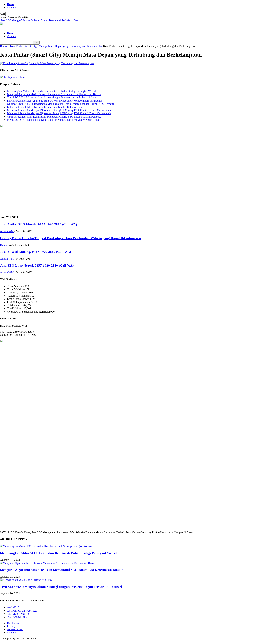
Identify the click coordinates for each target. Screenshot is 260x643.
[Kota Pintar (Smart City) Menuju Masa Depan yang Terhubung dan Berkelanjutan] (47, 63)
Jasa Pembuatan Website (22, 610)
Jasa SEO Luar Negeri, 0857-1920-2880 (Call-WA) (37, 265)
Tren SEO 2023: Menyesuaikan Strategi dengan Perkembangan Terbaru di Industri (53, 97)
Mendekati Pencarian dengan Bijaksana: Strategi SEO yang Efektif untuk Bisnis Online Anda (59, 110)
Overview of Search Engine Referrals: (28, 311)
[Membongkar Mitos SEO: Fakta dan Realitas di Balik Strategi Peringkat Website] (46, 546)
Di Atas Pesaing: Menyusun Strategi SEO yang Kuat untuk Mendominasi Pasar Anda (54, 100)
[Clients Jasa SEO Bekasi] (13, 77)
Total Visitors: (15, 308)
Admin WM (7, 231)
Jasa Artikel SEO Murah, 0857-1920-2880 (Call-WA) (38, 224)
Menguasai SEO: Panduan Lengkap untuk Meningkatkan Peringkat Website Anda (53, 119)
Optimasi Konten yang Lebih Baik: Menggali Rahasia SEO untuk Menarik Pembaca (54, 116)
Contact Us (13, 632)
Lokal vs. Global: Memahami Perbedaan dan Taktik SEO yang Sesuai (46, 106)
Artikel (13, 607)
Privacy (11, 626)
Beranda (4, 46)
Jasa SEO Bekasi (18, 613)
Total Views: (14, 305)
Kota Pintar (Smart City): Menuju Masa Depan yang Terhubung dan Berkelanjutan (56, 46)
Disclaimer (13, 622)
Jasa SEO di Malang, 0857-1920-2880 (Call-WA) (35, 252)
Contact (11, 7)
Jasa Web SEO (17, 616)
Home (10, 4)
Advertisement (15, 629)
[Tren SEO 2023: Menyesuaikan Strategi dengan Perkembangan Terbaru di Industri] (26, 579)
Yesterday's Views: (18, 292)
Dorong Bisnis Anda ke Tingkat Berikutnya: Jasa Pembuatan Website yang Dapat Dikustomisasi (70, 238)
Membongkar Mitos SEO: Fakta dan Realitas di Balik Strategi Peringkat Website (52, 91)
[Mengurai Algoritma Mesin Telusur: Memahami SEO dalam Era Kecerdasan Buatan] (48, 563)
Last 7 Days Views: (18, 298)
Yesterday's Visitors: (18, 295)
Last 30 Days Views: (19, 302)
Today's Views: (16, 286)
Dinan (3, 244)
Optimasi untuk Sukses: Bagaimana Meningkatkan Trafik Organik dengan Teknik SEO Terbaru (60, 103)
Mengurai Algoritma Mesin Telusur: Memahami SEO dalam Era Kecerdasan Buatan (54, 94)
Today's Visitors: (16, 289)
